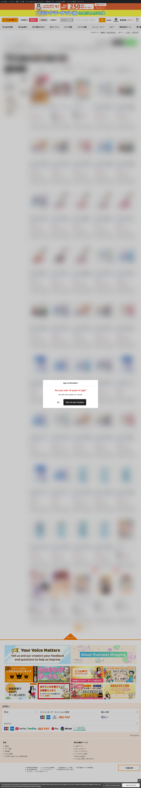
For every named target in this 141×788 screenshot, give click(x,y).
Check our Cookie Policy (112, 785)
